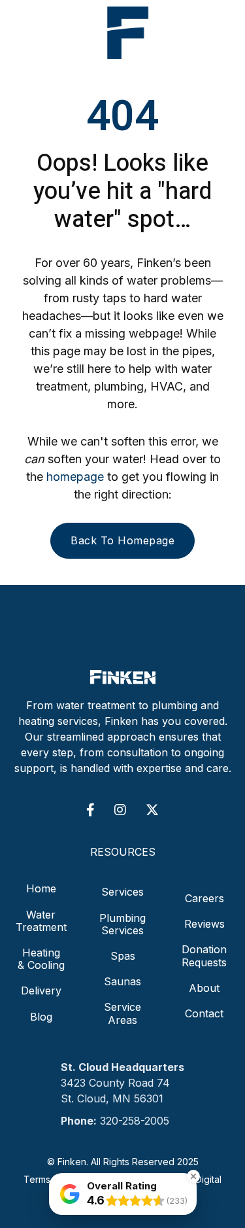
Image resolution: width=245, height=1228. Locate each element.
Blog (41, 1016)
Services (122, 891)
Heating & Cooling (41, 959)
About (204, 987)
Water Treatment (41, 921)
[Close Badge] (193, 1176)
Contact (204, 1013)
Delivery (41, 990)
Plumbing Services (122, 924)
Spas (122, 955)
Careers (204, 898)
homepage (75, 476)
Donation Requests (204, 955)
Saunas (122, 981)
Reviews (204, 923)
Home (41, 889)
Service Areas (122, 1013)
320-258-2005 (134, 1120)
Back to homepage (122, 540)
